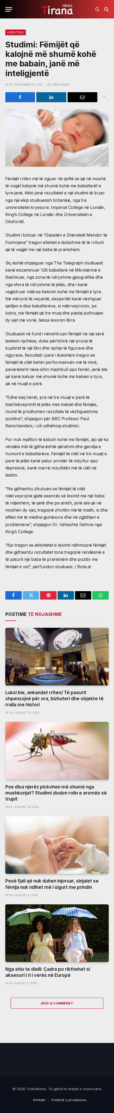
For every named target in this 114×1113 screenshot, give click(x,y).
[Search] (106, 9)
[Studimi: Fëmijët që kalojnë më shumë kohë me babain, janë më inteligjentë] (57, 138)
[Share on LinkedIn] (51, 97)
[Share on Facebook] (20, 97)
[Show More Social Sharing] (104, 97)
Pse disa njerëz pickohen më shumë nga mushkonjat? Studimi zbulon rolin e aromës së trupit (56, 793)
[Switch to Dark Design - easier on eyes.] (97, 9)
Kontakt (39, 1100)
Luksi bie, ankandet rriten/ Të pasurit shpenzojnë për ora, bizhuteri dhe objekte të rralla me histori (54, 698)
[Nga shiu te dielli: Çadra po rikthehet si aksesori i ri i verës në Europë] (57, 933)
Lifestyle (15, 32)
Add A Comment (57, 1003)
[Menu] (8, 9)
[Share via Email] (82, 97)
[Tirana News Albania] (57, 9)
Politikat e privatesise (68, 1100)
